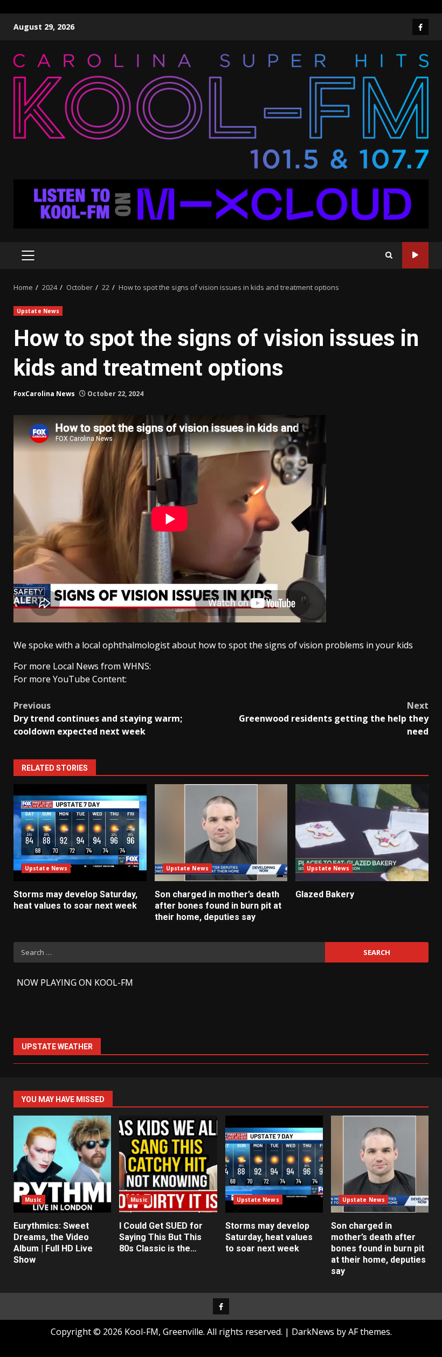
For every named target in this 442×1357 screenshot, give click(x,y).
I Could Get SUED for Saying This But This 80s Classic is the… (168, 1164)
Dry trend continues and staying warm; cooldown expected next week (97, 718)
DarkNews (313, 1332)
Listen (415, 255)
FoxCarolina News (44, 393)
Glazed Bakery (362, 832)
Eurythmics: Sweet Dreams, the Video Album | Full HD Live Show (62, 1164)
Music (33, 1199)
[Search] (388, 255)
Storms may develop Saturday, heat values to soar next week (80, 832)
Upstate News (38, 311)
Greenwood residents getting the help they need (334, 718)
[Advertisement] (221, 203)
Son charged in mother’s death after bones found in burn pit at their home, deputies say (221, 832)
